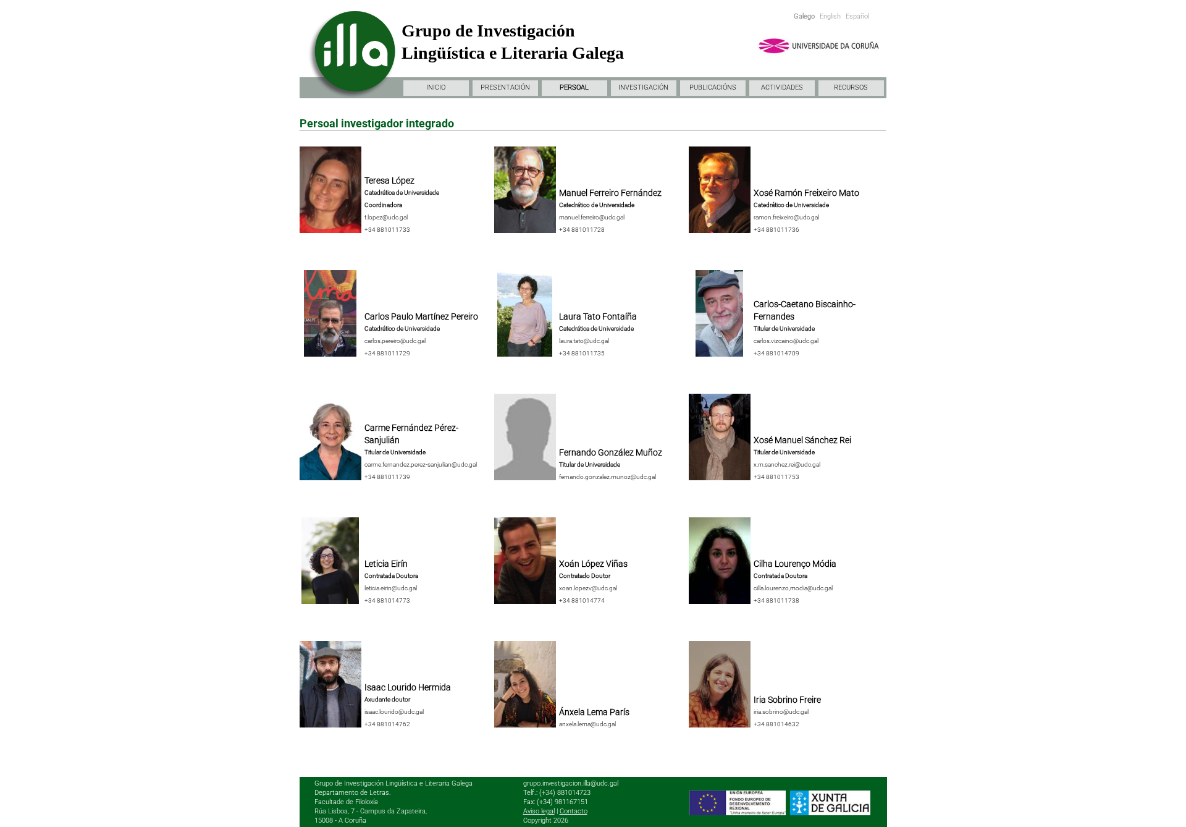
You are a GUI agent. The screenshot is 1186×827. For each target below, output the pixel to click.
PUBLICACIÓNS (712, 87)
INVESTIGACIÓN (643, 87)
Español (857, 16)
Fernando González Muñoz (610, 452)
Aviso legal (539, 811)
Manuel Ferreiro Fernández (610, 193)
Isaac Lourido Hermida (407, 687)
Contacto (573, 811)
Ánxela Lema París (594, 712)
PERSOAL (574, 87)
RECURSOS (851, 87)
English (830, 16)
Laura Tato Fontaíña (598, 316)
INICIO (435, 87)
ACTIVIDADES (782, 87)
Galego (804, 16)
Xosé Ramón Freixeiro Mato (806, 193)
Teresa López (389, 180)
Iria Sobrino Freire (787, 700)
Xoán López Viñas (593, 564)
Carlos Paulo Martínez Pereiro (421, 316)
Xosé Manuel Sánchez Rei (802, 440)
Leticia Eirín (386, 564)
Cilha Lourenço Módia (795, 564)
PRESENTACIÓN (505, 87)
